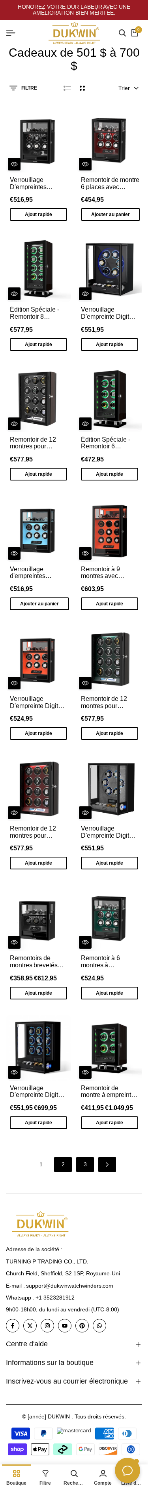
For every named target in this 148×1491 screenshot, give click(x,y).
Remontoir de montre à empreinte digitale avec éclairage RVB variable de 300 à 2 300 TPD (108, 1092)
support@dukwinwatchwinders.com (69, 1285)
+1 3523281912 (55, 1297)
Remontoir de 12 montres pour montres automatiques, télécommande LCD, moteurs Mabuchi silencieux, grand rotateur (38, 443)
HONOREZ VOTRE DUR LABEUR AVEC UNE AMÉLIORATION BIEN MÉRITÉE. (74, 10)
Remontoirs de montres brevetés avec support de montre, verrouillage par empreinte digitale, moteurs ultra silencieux (37, 961)
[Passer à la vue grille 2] (82, 88)
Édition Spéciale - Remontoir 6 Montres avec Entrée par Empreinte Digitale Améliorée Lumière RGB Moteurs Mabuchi (109, 443)
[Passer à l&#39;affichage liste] (67, 88)
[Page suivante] (107, 1164)
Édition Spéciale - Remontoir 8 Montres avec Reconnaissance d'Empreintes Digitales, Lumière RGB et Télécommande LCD (35, 313)
